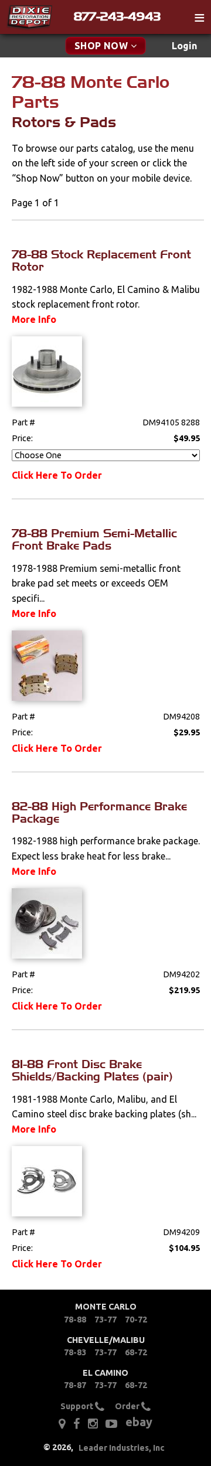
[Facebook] (76, 1424)
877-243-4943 (117, 16)
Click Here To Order (57, 475)
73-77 (105, 1319)
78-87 (75, 1385)
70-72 (136, 1319)
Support (77, 1406)
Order (128, 1406)
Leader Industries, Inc (122, 1448)
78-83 (75, 1352)
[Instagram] (93, 1424)
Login (184, 45)
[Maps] (62, 1424)
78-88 (75, 1319)
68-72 (136, 1352)
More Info (34, 319)
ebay (138, 1422)
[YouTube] (111, 1424)
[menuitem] (184, 45)
